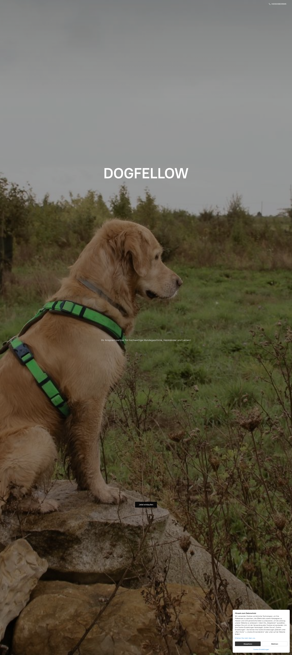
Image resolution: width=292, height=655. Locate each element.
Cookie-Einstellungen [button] (261, 649)
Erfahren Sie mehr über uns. (245, 638)
